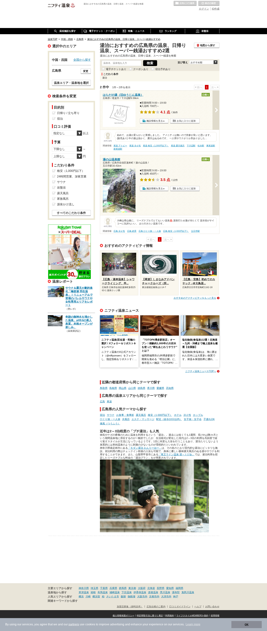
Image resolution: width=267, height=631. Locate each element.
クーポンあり (140, 69)
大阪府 (141, 588)
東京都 (132, 588)
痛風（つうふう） (110, 423)
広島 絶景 (131, 231)
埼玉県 (94, 588)
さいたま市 (112, 596)
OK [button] (246, 624)
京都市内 (154, 596)
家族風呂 (63, 198)
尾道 (109, 401)
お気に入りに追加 (186, 120)
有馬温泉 (103, 592)
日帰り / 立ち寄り (68, 113)
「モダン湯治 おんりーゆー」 (145, 447)
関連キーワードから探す (63, 600)
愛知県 (170, 588)
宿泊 (102, 415)
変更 (85, 71)
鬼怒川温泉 (187, 592)
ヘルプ (197, 606)
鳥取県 (104, 388)
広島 (102, 401)
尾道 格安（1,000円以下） (156, 145)
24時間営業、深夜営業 (71, 176)
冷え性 (187, 415)
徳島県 (141, 388)
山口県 (132, 388)
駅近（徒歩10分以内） (169, 419)
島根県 (113, 388)
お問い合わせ (212, 606)
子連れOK (209, 419)
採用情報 (215, 615)
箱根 (93, 592)
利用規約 (169, 615)
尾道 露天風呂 (178, 145)
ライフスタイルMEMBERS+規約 (192, 615)
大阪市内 (142, 596)
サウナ (110, 415)
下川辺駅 (191, 145)
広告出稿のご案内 (156, 606)
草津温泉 (84, 592)
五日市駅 (195, 231)
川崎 (88, 596)
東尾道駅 (210, 145)
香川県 (151, 388)
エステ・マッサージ (143, 419)
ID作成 (215, 8)
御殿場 (131, 596)
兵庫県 (113, 588)
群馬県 (123, 588)
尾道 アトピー (120, 145)
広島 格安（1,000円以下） (176, 231)
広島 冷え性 (119, 231)
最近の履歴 (208, 3)
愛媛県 (160, 388)
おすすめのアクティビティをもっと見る (195, 298)
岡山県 (122, 388)
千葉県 (104, 588)
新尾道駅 (118, 149)
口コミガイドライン (180, 606)
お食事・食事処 (125, 415)
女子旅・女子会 (193, 419)
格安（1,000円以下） (160, 415)
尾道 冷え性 (135, 145)
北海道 (151, 588)
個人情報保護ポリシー (123, 615)
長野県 (160, 588)
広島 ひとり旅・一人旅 (150, 231)
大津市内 (166, 596)
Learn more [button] (193, 624)
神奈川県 (84, 588)
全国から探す (82, 59)
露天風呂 (141, 415)
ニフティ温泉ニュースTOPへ (200, 371)
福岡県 (179, 588)
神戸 (175, 596)
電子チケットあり (116, 69)
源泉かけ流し (65, 204)
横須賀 (96, 596)
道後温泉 (153, 592)
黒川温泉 (165, 592)
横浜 (81, 596)
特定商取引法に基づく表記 (150, 615)
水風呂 (126, 419)
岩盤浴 (61, 187)
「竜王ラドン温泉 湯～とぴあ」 (176, 454)
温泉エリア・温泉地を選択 (71, 82)
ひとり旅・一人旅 (110, 419)
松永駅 (201, 145)
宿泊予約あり (163, 69)
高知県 (170, 388)
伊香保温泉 (140, 592)
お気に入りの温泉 (185, 3)
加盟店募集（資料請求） (130, 606)
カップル (198, 415)
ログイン (204, 8)
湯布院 (176, 592)
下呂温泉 (127, 592)
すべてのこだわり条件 (71, 212)
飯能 (123, 596)
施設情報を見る (154, 120)
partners (73, 624)
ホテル (178, 415)
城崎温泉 (115, 592)
